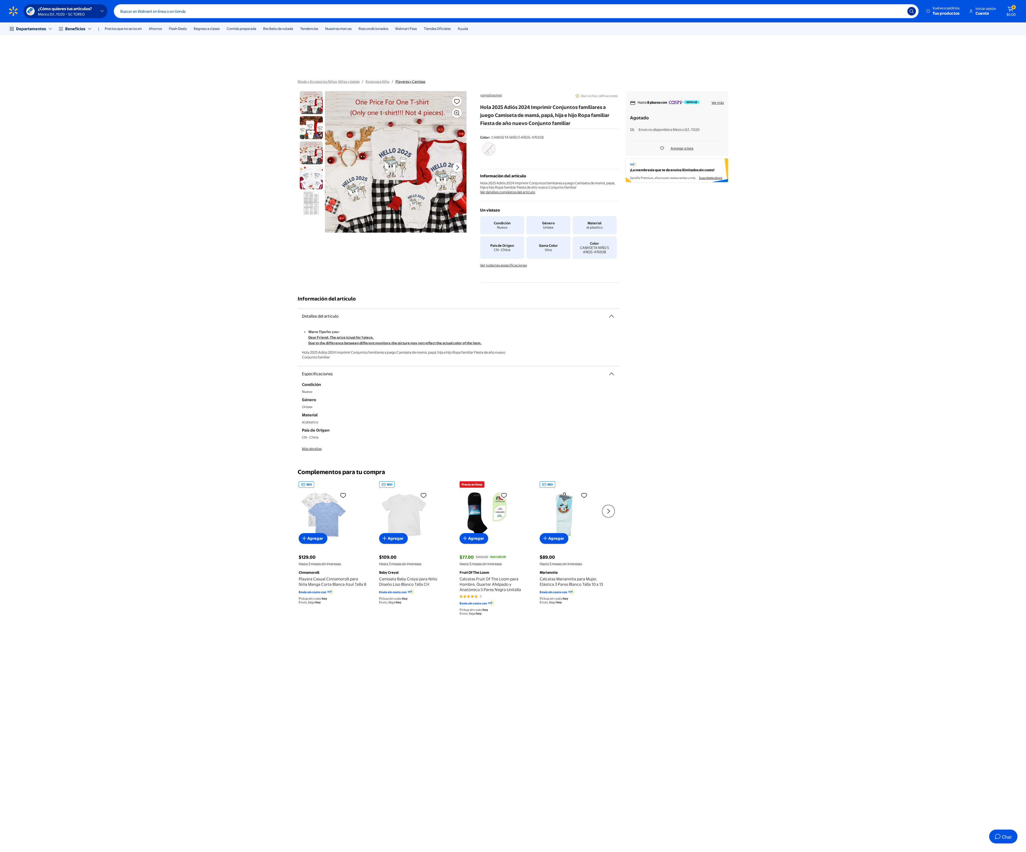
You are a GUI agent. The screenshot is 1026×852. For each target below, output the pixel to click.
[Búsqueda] (911, 11)
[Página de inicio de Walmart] (13, 11)
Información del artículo (327, 299)
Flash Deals (178, 28)
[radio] (489, 152)
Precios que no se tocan (123, 28)
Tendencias (309, 28)
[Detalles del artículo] (611, 316)
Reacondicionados (373, 28)
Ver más (718, 102)
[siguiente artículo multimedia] (457, 167)
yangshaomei (491, 95)
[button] (943, 11)
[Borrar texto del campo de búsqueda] (899, 11)
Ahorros (155, 28)
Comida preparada (241, 28)
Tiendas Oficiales (437, 28)
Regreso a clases (207, 28)
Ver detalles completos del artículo (507, 192)
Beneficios (75, 28)
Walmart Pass (406, 28)
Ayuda (463, 28)
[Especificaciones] (611, 374)
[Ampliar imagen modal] (457, 113)
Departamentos (31, 28)
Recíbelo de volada (278, 28)
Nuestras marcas (338, 28)
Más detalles (312, 449)
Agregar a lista (682, 148)
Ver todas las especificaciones (503, 265)
